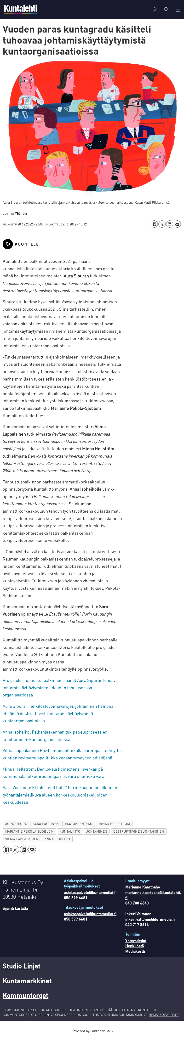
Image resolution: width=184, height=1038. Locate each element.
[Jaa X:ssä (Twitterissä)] (162, 224)
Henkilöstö (134, 945)
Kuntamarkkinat (27, 980)
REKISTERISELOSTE (163, 1014)
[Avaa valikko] (155, 9)
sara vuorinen (46, 824)
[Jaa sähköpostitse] (177, 224)
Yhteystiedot (135, 940)
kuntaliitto (69, 831)
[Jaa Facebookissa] (154, 224)
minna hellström (114, 824)
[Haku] (166, 9)
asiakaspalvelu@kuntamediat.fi (90, 892)
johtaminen (96, 831)
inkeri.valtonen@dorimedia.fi (150, 919)
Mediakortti (135, 951)
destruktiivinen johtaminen (138, 831)
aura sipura (16, 824)
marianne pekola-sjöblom (29, 831)
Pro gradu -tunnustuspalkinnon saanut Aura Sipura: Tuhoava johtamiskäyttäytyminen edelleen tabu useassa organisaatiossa (60, 687)
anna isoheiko (57, 839)
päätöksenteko (78, 824)
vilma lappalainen (22, 839)
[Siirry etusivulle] (20, 9)
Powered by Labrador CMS (92, 1031)
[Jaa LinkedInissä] (169, 224)
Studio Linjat (21, 965)
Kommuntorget (25, 995)
